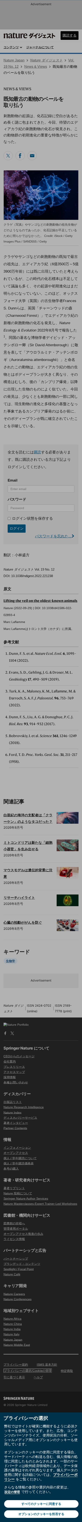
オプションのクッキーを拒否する (41, 1514)
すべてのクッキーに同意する (41, 1504)
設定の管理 (12, 1492)
